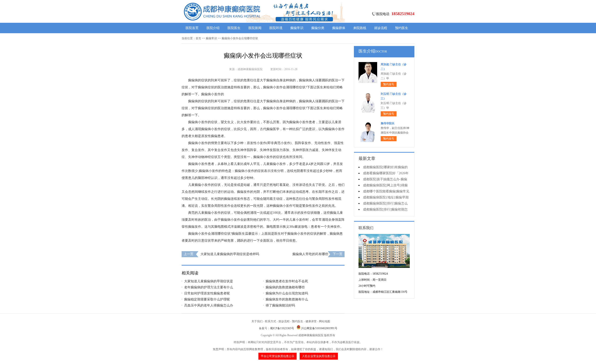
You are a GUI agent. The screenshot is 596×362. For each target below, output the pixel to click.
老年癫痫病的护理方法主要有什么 (208, 287)
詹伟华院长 (388, 123)
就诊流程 (380, 28)
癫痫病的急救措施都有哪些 (285, 287)
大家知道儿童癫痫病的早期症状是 (208, 281)
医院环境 (275, 28)
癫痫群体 (338, 28)
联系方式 (270, 321)
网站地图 (324, 321)
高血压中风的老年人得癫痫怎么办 (208, 305)
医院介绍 (213, 28)
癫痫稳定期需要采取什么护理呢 (207, 299)
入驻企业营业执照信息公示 (318, 356)
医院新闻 (254, 28)
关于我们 (257, 321)
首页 (198, 38)
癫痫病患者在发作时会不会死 (287, 281)
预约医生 (401, 28)
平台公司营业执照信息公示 (277, 356)
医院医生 (233, 28)
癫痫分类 (317, 28)
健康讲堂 (311, 321)
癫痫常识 (296, 28)
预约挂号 (388, 84)
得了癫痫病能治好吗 (280, 305)
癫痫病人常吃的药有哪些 (310, 254)
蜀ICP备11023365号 (282, 328)
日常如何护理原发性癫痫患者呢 (207, 293)
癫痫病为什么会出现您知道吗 (287, 293)
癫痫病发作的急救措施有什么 (287, 299)
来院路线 (359, 28)
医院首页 (192, 28)
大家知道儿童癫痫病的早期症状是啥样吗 (229, 254)
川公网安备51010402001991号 (319, 328)
